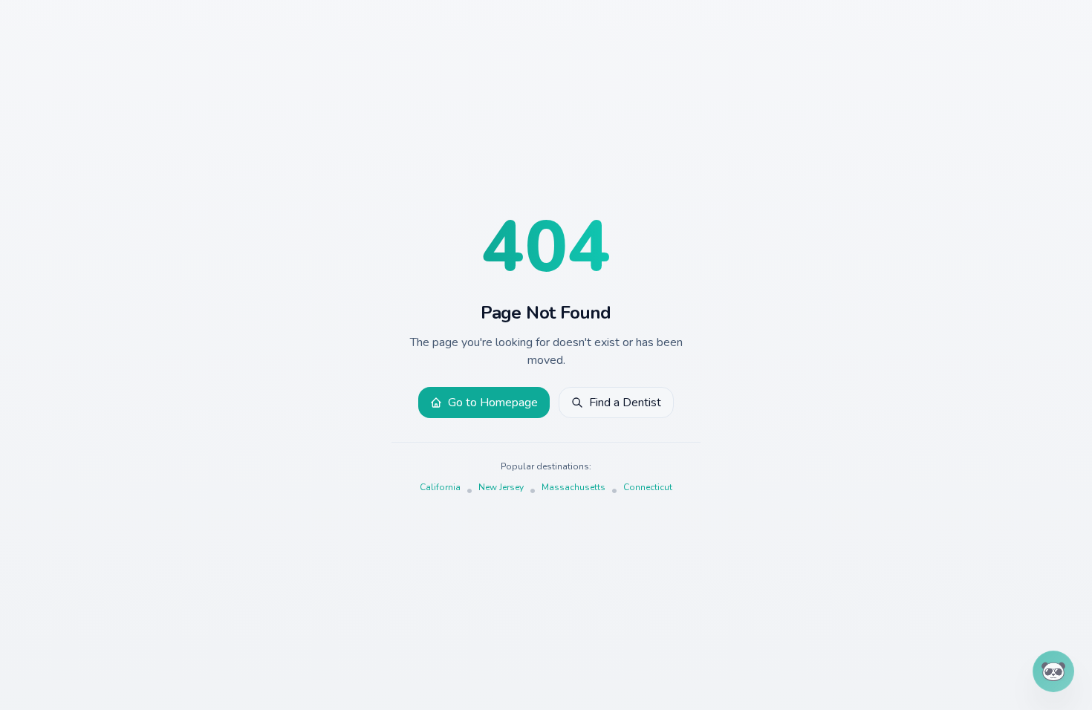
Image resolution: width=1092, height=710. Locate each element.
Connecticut (647, 487)
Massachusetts (573, 487)
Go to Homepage (493, 402)
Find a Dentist (625, 402)
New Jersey (501, 487)
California (440, 487)
